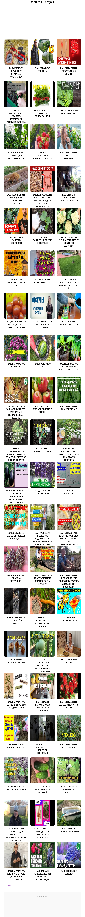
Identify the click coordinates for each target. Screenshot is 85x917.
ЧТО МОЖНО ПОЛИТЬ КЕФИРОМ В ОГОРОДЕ (42, 240)
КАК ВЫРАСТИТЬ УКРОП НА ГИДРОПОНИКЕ (42, 113)
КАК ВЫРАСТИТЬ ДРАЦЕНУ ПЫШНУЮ (69, 155)
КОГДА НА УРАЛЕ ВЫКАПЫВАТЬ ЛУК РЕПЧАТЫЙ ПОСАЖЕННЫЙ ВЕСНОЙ (16, 412)
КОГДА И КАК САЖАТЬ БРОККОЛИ (16, 240)
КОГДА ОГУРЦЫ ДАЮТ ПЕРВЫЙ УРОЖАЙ (42, 789)
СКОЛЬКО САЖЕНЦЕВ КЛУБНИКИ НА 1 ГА (42, 155)
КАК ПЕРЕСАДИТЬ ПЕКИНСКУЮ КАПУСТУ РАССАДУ (68, 367)
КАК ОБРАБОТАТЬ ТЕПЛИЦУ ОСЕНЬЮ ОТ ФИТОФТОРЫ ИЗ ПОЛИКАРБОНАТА (68, 539)
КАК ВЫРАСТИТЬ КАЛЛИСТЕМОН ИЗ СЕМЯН (68, 705)
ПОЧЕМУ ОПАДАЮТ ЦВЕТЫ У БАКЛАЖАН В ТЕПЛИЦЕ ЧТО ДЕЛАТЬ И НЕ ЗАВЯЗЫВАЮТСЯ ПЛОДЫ (16, 499)
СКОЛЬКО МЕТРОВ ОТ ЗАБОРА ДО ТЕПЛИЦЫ (42, 324)
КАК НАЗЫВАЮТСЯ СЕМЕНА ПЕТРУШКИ (16, 578)
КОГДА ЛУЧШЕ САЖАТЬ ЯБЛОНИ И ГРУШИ (42, 409)
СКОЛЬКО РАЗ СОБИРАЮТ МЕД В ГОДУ (16, 282)
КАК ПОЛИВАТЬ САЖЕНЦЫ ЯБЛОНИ (69, 789)
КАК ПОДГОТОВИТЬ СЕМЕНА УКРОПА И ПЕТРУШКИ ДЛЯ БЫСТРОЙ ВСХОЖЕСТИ (42, 201)
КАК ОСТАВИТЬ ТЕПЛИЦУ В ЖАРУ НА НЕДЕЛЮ (16, 536)
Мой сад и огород (42, 2)
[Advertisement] (42, 23)
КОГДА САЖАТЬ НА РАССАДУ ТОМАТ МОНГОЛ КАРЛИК (16, 324)
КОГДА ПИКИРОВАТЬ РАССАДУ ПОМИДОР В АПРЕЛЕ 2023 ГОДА (16, 116)
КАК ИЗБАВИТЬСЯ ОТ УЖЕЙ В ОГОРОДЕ (16, 620)
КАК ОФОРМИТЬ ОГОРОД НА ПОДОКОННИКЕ (16, 155)
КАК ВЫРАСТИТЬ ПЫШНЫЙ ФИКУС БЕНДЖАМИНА (16, 705)
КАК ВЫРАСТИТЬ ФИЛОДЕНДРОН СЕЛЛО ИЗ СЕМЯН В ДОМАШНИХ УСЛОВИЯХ (69, 581)
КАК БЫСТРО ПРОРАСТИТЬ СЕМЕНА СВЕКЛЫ (69, 198)
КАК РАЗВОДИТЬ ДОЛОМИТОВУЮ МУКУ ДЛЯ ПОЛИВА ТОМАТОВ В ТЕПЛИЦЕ (69, 454)
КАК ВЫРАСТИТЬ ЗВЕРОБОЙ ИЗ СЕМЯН (69, 71)
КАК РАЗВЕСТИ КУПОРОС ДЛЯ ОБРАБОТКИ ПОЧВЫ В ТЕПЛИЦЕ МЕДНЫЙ (16, 835)
